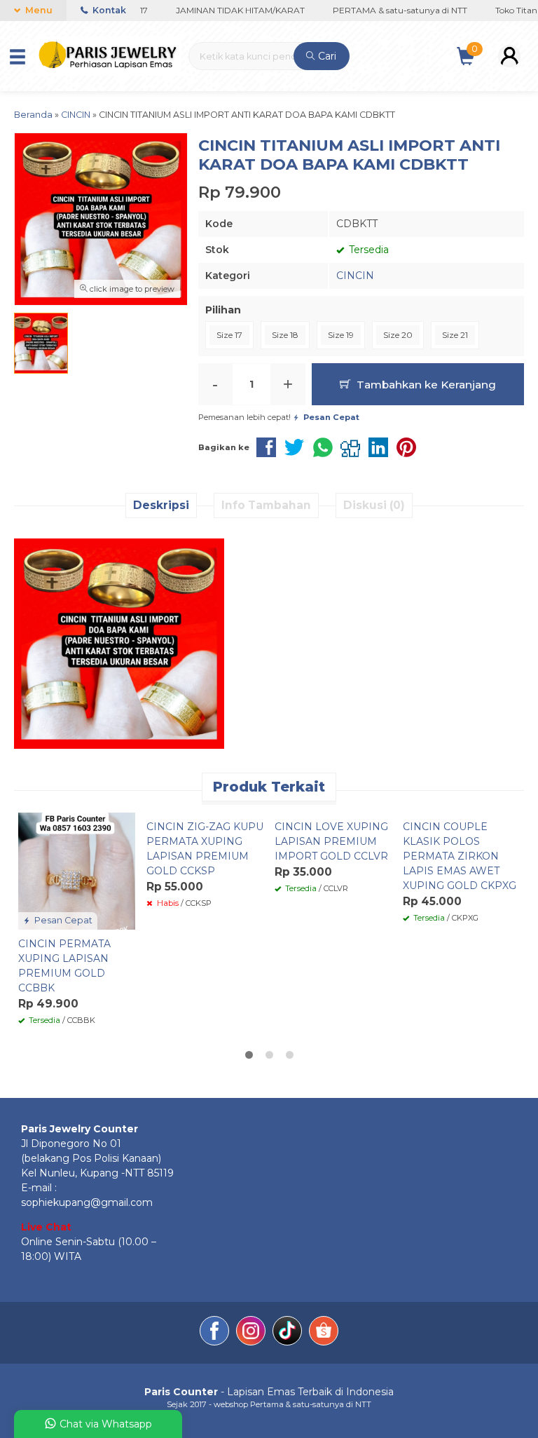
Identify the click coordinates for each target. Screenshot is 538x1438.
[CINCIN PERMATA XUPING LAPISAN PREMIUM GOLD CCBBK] (76, 870)
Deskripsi (161, 505)
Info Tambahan (266, 505)
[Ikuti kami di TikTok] (287, 1333)
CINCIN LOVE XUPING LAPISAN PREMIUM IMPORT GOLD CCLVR (331, 841)
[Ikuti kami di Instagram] (250, 1333)
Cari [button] (325, 56)
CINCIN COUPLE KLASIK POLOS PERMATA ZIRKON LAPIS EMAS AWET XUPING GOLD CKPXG (459, 856)
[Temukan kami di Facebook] (214, 1333)
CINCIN (355, 275)
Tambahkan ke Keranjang (425, 384)
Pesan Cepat (62, 920)
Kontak (108, 10)
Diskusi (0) (374, 505)
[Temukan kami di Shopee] (323, 1333)
